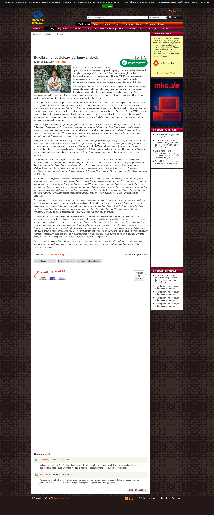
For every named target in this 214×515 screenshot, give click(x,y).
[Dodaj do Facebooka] (52, 277)
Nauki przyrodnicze (115, 28)
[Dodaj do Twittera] (62, 277)
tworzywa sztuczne (66, 261)
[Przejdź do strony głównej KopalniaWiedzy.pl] (37, 17)
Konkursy (128, 24)
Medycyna (37, 28)
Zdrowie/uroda (78, 28)
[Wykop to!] (43, 277)
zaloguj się (175, 11)
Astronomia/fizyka (135, 28)
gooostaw (44, 460)
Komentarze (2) (42, 454)
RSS (131, 498)
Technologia (50, 28)
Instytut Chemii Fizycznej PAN (54, 254)
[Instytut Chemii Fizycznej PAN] (53, 79)
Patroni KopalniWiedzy (167, 73)
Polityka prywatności (147, 498)
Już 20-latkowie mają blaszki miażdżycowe (167, 135)
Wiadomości (84, 24)
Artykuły (97, 24)
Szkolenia (176, 498)
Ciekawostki (165, 28)
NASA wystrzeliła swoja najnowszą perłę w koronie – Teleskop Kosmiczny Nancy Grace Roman (167, 143)
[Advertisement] (91, 45)
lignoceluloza (40, 261)
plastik (52, 261)
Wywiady (150, 24)
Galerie (139, 24)
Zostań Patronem (162, 33)
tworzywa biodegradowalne (89, 261)
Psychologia (63, 28)
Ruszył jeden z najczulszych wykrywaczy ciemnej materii (167, 162)
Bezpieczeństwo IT (95, 28)
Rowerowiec (45, 474)
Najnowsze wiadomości (165, 129)
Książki (117, 24)
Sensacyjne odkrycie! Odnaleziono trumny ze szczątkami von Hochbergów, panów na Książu (167, 154)
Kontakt (164, 498)
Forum (107, 24)
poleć (146, 276)
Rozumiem (107, 6)
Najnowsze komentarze (165, 271)
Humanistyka (151, 28)
